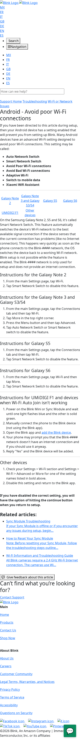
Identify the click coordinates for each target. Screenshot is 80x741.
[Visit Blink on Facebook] (12, 721)
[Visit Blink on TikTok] (10, 726)
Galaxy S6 (70, 201)
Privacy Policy (10, 689)
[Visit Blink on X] (63, 721)
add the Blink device (56, 432)
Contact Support (12, 597)
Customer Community (16, 674)
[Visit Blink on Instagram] (41, 721)
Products (6, 622)
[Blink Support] (19, 2)
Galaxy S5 (50, 201)
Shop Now (7, 638)
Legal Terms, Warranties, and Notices (27, 682)
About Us (7, 658)
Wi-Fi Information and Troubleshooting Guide (42, 560)
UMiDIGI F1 (10, 213)
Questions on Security (16, 713)
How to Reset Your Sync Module (41, 543)
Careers (5, 666)
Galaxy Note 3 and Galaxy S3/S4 (30, 200)
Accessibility (9, 705)
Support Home (11, 101)
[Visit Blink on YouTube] (35, 726)
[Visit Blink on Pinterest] (62, 726)
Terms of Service (12, 697)
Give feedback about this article (30, 577)
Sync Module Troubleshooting (42, 526)
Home (4, 614)
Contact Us (8, 630)
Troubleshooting (35, 101)
